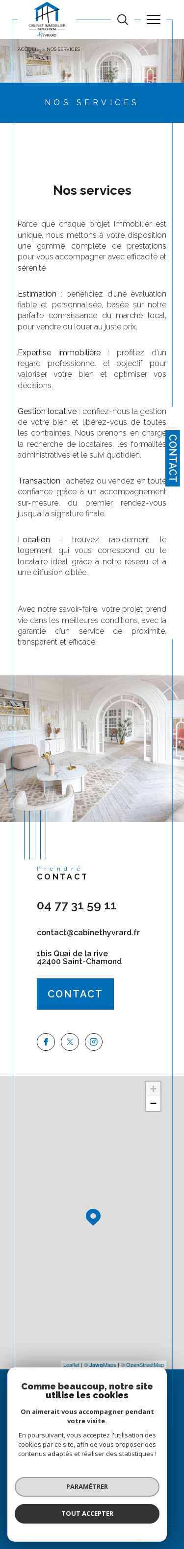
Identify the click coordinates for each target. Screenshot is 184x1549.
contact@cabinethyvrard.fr (88, 932)
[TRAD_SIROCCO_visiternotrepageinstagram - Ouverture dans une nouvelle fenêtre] (94, 1042)
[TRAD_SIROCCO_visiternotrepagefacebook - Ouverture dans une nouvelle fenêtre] (46, 1042)
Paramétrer (87, 1486)
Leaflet (71, 1364)
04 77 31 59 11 (77, 905)
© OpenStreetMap (142, 1364)
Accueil (28, 49)
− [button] (153, 1103)
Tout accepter (87, 1513)
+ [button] (153, 1089)
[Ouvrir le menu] (153, 19)
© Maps (100, 1364)
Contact (173, 458)
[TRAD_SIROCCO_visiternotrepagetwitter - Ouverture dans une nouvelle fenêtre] (70, 1042)
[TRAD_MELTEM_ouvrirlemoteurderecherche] (123, 19)
